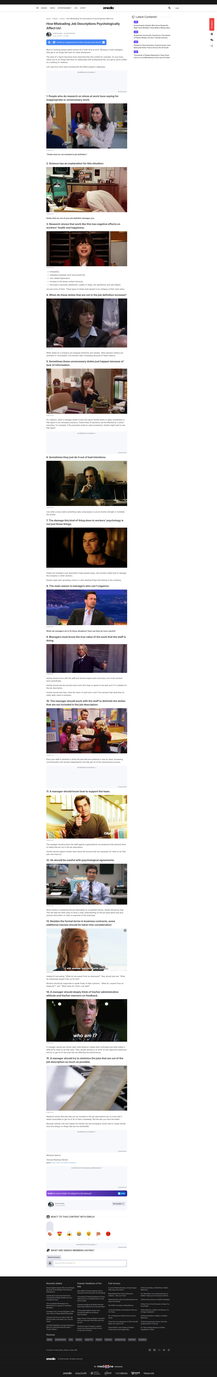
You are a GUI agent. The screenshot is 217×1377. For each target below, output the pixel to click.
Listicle (62, 19)
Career (71, 1350)
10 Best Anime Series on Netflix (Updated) (155, 1299)
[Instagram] (150, 1350)
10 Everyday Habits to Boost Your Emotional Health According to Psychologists (88, 1312)
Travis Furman (64, 33)
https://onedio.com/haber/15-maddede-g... (64, 1162)
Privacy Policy (58, 1350)
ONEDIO (44, 8)
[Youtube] (164, 1350)
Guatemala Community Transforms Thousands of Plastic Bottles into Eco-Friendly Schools (152, 36)
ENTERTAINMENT (64, 8)
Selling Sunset (120, 1339)
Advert (66, 1350)
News (48, 19)
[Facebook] (154, 1350)
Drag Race (142, 1339)
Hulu (70, 1339)
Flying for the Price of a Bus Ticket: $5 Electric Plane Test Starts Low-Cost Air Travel (59, 1319)
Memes (98, 1339)
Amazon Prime (60, 1339)
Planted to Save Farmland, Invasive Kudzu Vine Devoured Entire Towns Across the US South (152, 46)
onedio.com (49, 150)
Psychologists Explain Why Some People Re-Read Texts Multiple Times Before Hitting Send (152, 26)
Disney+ (79, 1339)
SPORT (83, 8)
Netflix (49, 1339)
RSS (75, 1350)
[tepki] (49, 1233)
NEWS (52, 8)
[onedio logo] (108, 8)
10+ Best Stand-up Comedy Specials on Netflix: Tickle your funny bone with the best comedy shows (154, 1296)
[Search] (169, 8)
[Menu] (37, 8)
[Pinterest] (169, 1350)
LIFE (75, 8)
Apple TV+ (89, 1339)
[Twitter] (159, 1350)
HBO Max (132, 1339)
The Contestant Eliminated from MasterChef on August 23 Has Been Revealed (58, 1305)
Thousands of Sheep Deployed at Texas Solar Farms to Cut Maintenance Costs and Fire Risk (152, 56)
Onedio (55, 19)
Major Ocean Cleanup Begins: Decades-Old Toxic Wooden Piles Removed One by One (91, 1320)
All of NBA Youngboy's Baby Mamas (120, 1305)
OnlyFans (108, 1339)
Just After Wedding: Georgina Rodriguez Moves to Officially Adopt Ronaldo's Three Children (60, 1327)
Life (136, 22)
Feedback (49, 1350)
